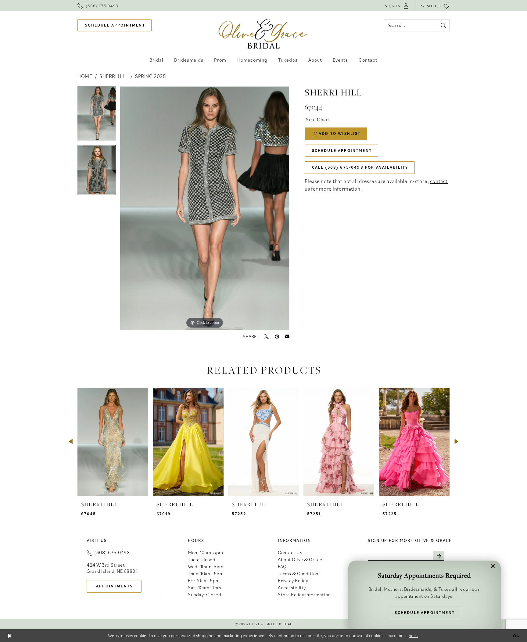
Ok (516, 635)
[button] (397, 5)
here (413, 635)
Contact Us (290, 552)
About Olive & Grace (300, 559)
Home (84, 76)
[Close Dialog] (9, 635)
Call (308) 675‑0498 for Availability (360, 167)
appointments (114, 586)
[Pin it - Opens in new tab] (277, 336)
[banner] (264, 33)
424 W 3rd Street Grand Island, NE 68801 (112, 568)
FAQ (282, 566)
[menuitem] (97, 5)
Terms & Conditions (299, 573)
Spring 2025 (150, 76)
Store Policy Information (304, 594)
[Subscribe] (438, 556)
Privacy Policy (293, 580)
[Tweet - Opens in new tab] (266, 336)
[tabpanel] (96, 115)
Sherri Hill (113, 76)
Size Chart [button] (318, 119)
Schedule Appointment (342, 150)
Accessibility (292, 587)
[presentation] (112, 442)
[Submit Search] (443, 25)
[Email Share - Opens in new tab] (287, 336)
